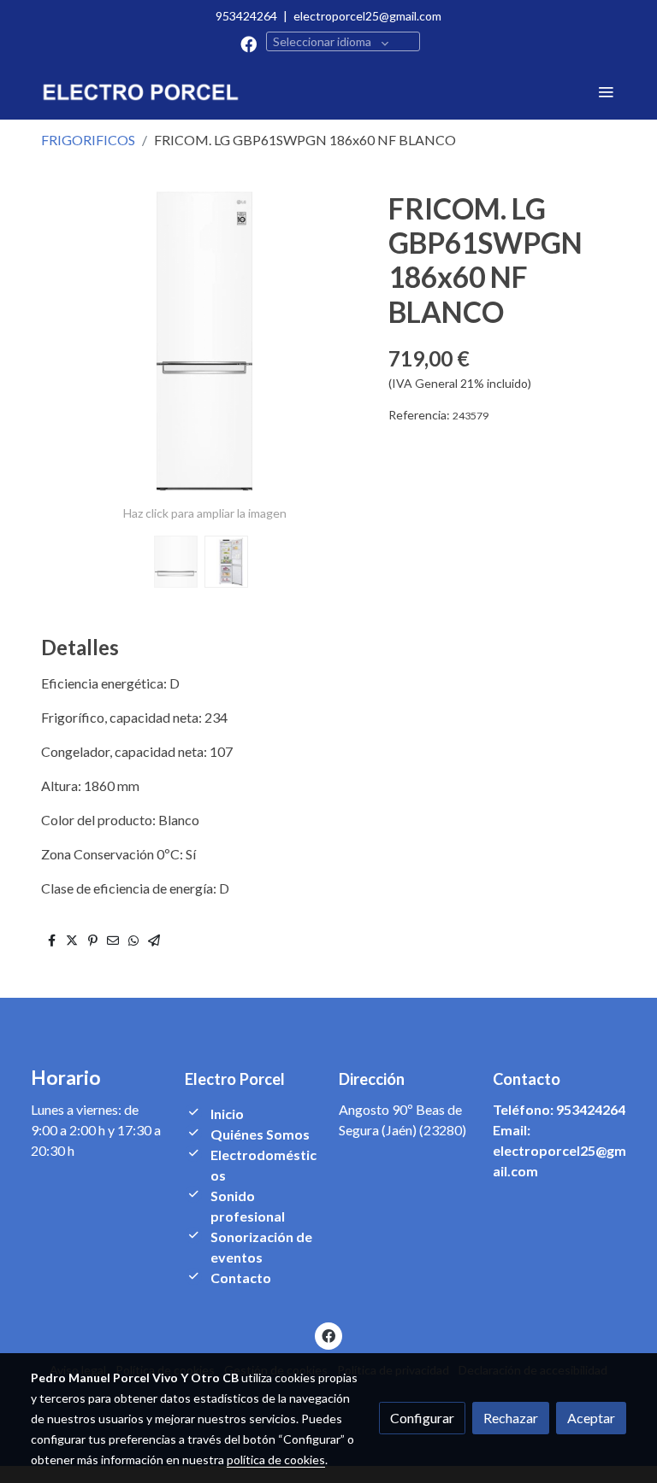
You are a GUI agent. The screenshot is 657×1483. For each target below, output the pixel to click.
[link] (140, 91)
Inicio (227, 1113)
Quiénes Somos (260, 1134)
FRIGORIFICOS (88, 140)
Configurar (422, 1418)
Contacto (240, 1277)
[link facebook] (248, 43)
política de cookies (276, 1459)
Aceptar (591, 1418)
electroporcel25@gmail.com (367, 16)
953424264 (246, 16)
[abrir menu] (606, 91)
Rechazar (510, 1418)
